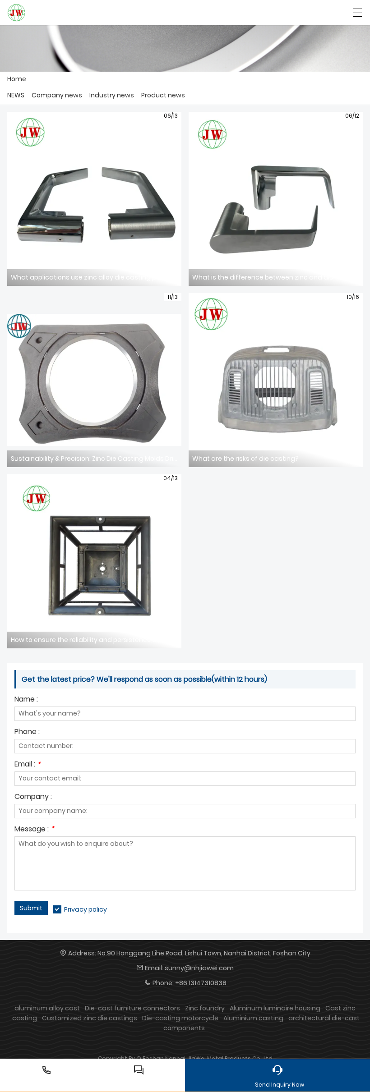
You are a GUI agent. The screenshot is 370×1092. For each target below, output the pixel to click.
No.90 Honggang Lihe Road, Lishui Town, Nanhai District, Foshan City (203, 953)
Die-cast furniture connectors (132, 1008)
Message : (34, 830)
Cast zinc (340, 1008)
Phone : (27, 732)
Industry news (111, 95)
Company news (57, 95)
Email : (27, 765)
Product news (163, 95)
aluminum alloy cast (47, 1008)
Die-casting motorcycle (180, 1018)
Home (16, 78)
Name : (26, 700)
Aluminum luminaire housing (275, 1008)
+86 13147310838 (201, 982)
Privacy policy (85, 909)
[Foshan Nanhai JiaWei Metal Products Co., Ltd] (16, 13)
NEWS (15, 95)
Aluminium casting (253, 1018)
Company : (33, 797)
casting (24, 1018)
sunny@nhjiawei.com (199, 968)
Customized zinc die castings (89, 1018)
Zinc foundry (205, 1008)
